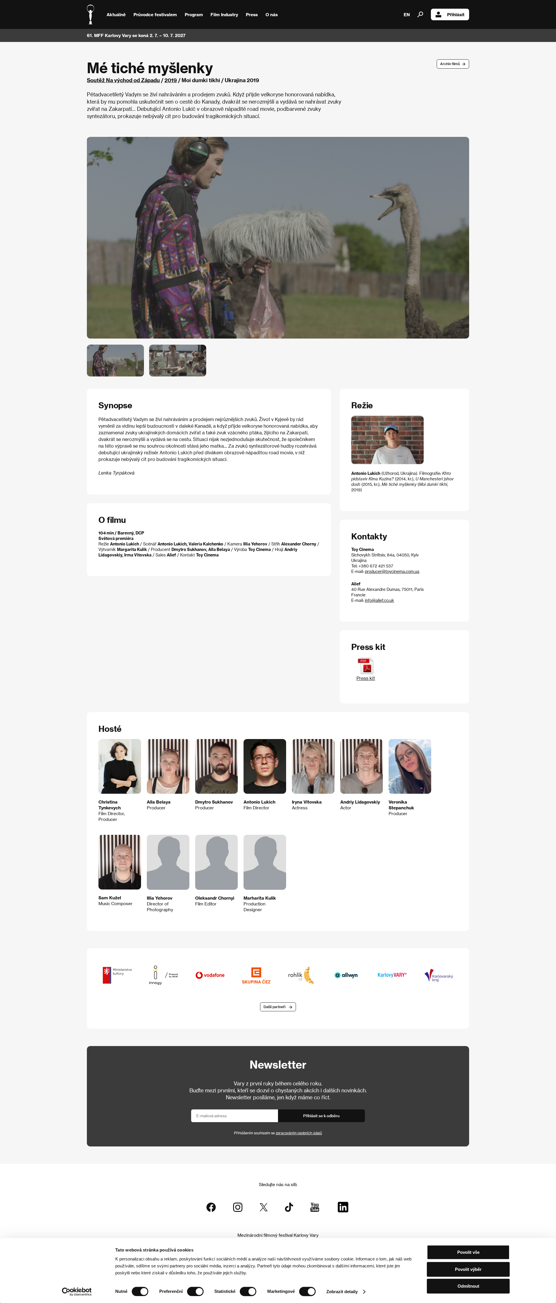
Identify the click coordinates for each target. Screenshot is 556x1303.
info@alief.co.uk (379, 600)
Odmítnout (468, 1286)
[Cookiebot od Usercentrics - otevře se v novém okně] (77, 1291)
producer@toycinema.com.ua (392, 571)
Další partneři (275, 1007)
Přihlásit (455, 14)
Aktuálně (116, 14)
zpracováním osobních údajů (299, 1133)
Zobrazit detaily (342, 1291)
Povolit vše (468, 1252)
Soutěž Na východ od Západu (123, 80)
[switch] (195, 1291)
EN (407, 14)
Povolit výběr (468, 1269)
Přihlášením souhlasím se (278, 1133)
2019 (170, 80)
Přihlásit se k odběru (321, 1115)
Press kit (365, 678)
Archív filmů (450, 64)
